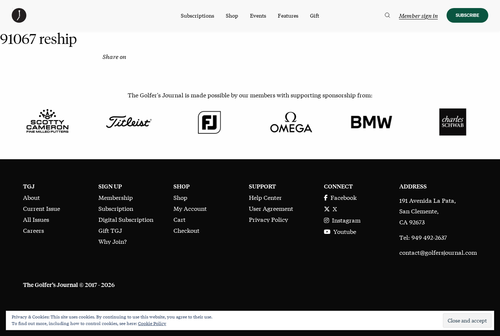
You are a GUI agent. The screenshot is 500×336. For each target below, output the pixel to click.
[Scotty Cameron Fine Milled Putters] (47, 121)
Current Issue (41, 208)
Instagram (345, 220)
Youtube (343, 231)
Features (288, 15)
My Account (190, 208)
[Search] (387, 15)
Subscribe (467, 15)
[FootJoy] (209, 121)
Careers (33, 230)
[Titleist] (128, 121)
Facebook (342, 197)
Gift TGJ (110, 230)
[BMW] (371, 121)
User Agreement (271, 208)
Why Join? (112, 241)
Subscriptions (197, 15)
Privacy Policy (268, 219)
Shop (232, 15)
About (31, 197)
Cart (179, 219)
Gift (314, 15)
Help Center (265, 197)
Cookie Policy (152, 323)
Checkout (186, 230)
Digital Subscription (125, 219)
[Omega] (290, 121)
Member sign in (418, 15)
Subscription (115, 208)
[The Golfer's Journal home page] (19, 20)
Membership (115, 197)
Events (258, 15)
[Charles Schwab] (452, 121)
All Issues (36, 219)
